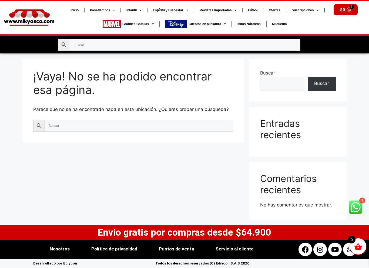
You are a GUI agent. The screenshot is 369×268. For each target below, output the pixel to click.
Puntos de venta (176, 249)
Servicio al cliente (235, 249)
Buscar (267, 73)
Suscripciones (303, 10)
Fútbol (252, 10)
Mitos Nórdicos (249, 24)
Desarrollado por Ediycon (55, 263)
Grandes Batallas (135, 24)
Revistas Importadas (216, 10)
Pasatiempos (100, 10)
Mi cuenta (279, 24)
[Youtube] (335, 249)
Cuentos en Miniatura (204, 24)
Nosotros (60, 249)
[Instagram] (320, 249)
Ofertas (274, 10)
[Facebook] (305, 249)
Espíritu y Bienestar (168, 10)
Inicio (75, 10)
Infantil (131, 10)
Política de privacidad (114, 249)
